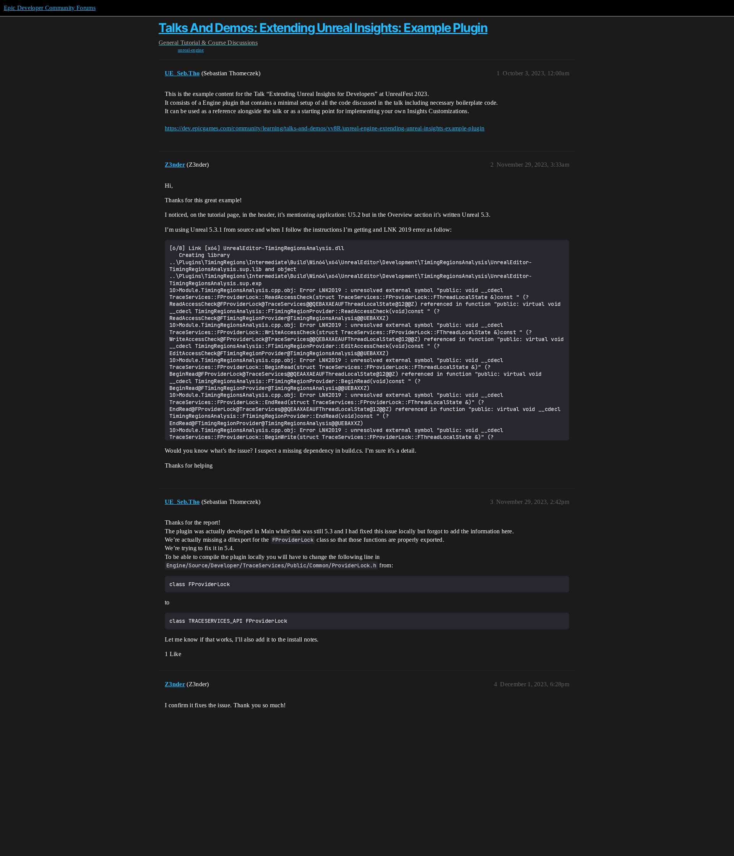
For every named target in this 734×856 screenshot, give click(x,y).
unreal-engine (191, 50)
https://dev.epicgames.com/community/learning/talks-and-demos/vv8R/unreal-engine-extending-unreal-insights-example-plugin (324, 128)
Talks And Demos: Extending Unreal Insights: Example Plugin (323, 27)
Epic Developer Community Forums (50, 8)
